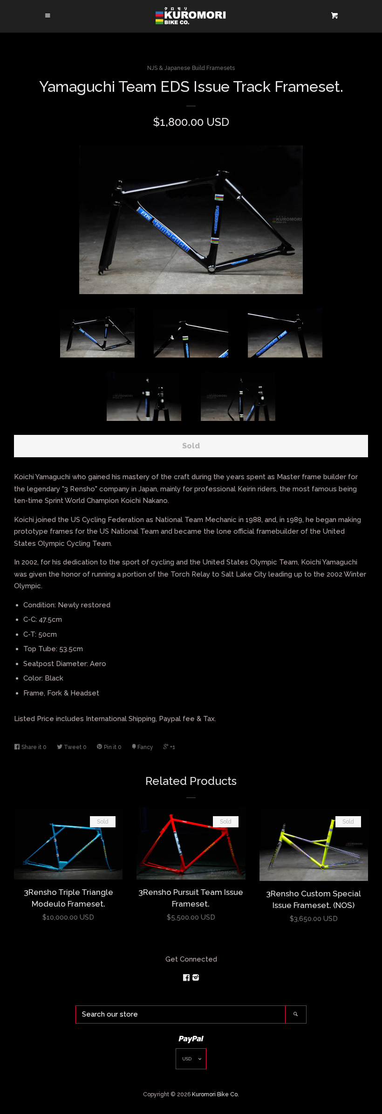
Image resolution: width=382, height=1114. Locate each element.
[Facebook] (187, 978)
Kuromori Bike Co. (215, 1094)
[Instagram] (195, 978)
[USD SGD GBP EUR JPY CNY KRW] (191, 1061)
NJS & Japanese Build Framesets (191, 68)
